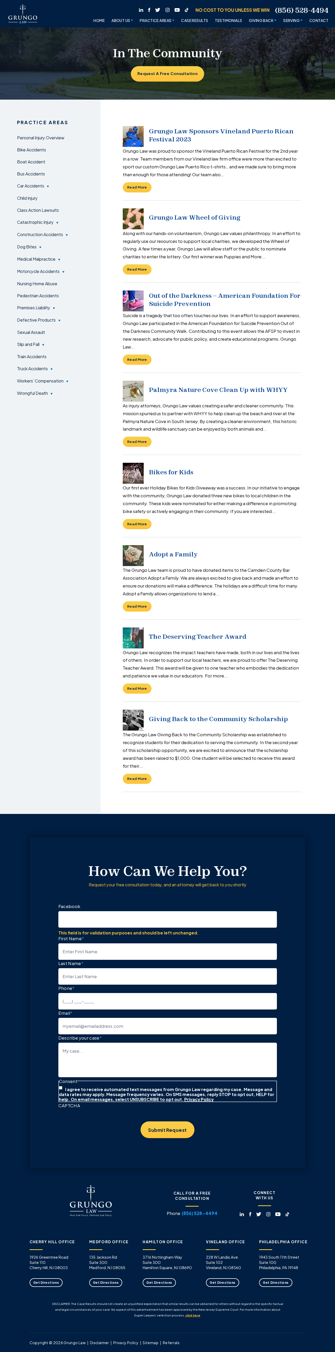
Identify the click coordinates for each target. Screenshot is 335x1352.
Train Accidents (32, 356)
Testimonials (228, 20)
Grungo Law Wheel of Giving (194, 217)
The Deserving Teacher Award (197, 636)
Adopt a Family (173, 554)
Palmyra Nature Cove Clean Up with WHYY (218, 389)
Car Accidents (30, 186)
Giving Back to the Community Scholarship (218, 719)
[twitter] (157, 9)
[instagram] (167, 9)
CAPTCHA (69, 1105)
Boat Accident (31, 161)
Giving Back (261, 20)
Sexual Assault (31, 332)
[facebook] (149, 9)
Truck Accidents (32, 368)
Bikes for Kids (171, 472)
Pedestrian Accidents (38, 295)
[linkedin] (141, 9)
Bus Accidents (31, 173)
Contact (318, 20)
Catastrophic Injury (35, 222)
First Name (71, 938)
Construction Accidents (40, 234)
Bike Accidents (31, 149)
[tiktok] (186, 9)
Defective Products (36, 320)
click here (192, 1315)
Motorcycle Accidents (38, 271)
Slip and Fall (28, 344)
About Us (120, 20)
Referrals (171, 1342)
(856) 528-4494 (301, 10)
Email (65, 1012)
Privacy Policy (199, 1099)
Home (99, 20)
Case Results (194, 20)
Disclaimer (99, 1342)
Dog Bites (27, 246)
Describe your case (80, 1037)
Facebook (69, 906)
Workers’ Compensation (40, 381)
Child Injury (27, 198)
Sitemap (150, 1342)
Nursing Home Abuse (37, 283)
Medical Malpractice (36, 259)
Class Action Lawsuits (38, 210)
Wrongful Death (32, 393)
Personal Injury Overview (40, 137)
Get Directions (46, 1282)
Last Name (70, 963)
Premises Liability (33, 307)
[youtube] (177, 9)
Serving (291, 20)
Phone (66, 988)
